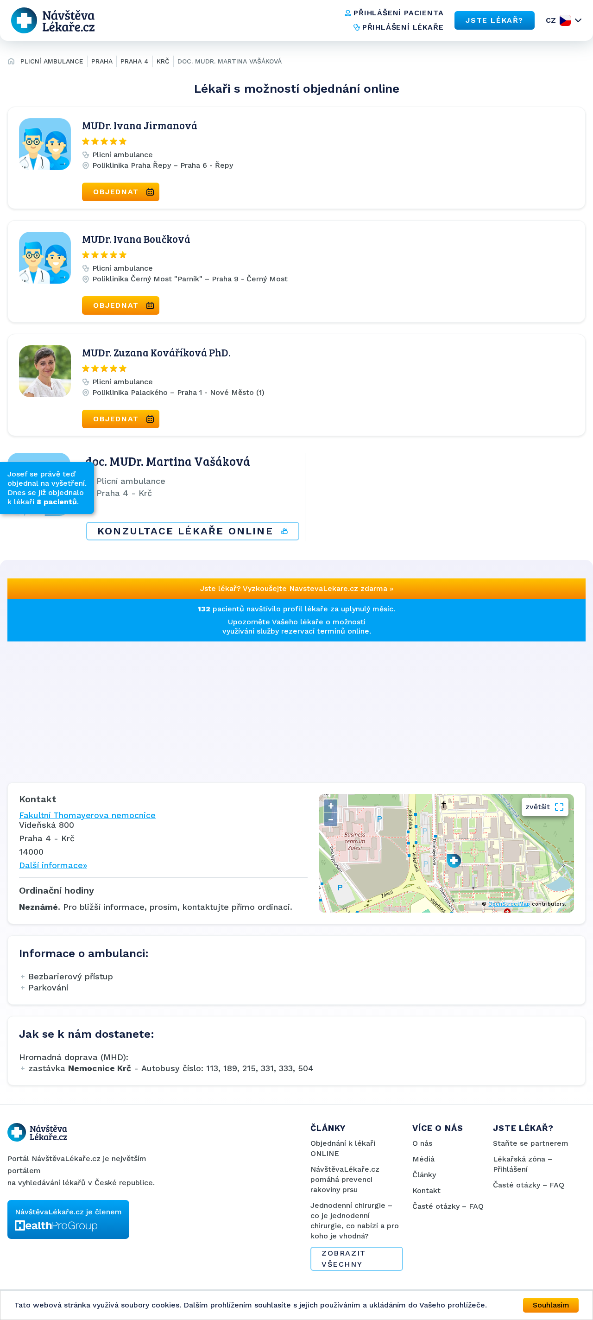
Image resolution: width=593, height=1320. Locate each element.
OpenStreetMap (509, 904)
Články (424, 1174)
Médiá (423, 1159)
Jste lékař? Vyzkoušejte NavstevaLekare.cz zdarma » (296, 588)
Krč (163, 61)
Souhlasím (551, 1305)
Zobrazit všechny (344, 1259)
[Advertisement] (285, 706)
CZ (551, 20)
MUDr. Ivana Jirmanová (139, 125)
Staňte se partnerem (530, 1143)
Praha (102, 61)
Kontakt (426, 1190)
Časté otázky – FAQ (448, 1206)
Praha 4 (134, 61)
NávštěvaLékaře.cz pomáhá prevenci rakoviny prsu (344, 1179)
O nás (422, 1143)
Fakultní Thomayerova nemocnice (87, 815)
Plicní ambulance (51, 61)
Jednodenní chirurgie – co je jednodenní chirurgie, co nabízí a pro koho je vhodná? (354, 1220)
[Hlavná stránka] (11, 62)
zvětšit (537, 806)
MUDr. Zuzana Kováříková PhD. (156, 352)
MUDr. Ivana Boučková (136, 239)
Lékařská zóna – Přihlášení (522, 1164)
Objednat (116, 191)
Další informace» (53, 865)
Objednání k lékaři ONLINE (342, 1148)
